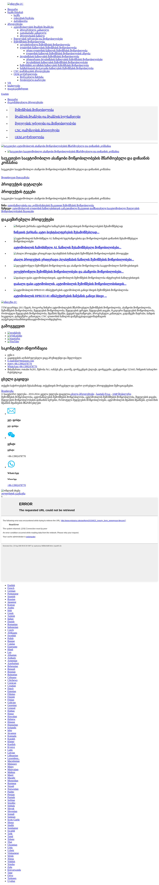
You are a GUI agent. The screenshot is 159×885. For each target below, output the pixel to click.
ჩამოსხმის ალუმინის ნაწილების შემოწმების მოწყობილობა (54, 65)
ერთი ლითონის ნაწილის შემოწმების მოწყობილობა (56, 50)
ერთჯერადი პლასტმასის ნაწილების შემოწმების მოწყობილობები (64, 59)
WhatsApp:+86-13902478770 (22, 366)
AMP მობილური (121, 394)
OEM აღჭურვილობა (25, 74)
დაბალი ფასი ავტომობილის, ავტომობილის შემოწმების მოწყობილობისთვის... (70, 283)
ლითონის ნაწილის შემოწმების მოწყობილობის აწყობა (58, 53)
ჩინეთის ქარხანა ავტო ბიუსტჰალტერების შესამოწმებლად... (56, 232)
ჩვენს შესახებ (15, 12)
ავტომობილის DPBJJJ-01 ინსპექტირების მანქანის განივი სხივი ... (60, 296)
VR (9, 83)
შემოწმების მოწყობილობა (29, 41)
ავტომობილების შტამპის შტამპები (34, 27)
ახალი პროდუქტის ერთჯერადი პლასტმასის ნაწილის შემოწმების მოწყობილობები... (74, 259)
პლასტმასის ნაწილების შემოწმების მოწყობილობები (57, 62)
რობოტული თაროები (32, 80)
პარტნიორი (20, 21)
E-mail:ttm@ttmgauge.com (20, 360)
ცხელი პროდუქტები (82, 394)
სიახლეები (13, 85)
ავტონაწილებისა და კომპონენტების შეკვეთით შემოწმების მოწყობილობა (51, 205)
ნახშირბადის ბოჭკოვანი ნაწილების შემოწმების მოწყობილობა (56, 68)
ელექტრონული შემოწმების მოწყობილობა (45, 44)
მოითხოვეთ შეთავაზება (15, 177)
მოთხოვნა (7, 391)
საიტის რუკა (103, 394)
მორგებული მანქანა (31, 77)
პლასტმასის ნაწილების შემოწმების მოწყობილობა (49, 56)
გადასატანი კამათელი (33, 33)
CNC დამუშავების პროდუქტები (32, 71)
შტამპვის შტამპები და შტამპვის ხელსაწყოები (47, 116)
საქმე (17, 15)
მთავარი (12, 9)
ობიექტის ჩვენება (24, 18)
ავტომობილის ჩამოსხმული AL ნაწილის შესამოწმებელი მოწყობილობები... (67, 247)
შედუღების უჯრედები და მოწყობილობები (38, 39)
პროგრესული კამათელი (34, 30)
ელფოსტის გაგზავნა (13, 493)
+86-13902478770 (16, 485)
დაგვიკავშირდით (17, 88)
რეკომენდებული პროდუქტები (25, 102)
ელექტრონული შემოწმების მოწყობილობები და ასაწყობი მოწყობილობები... (69, 271)
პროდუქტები (15, 24)
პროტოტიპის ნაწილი (32, 36)
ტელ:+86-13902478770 (19, 363)
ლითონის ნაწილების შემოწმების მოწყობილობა (48, 47)
